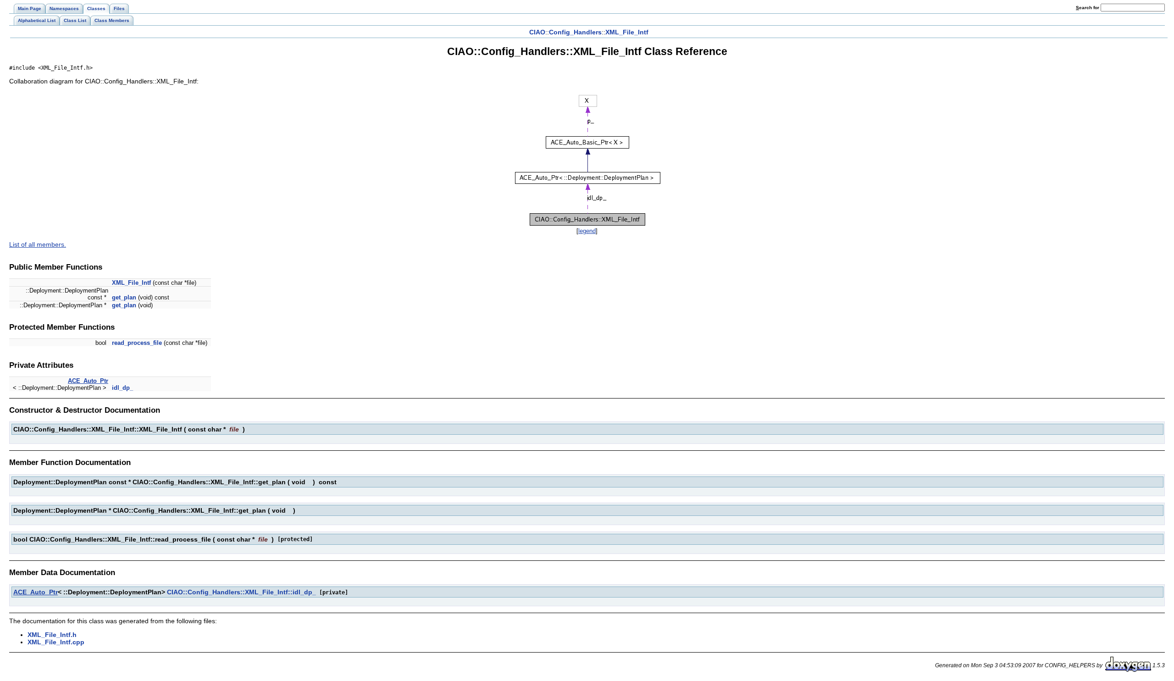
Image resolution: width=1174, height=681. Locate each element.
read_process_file (137, 342)
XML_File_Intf (626, 32)
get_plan (124, 297)
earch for (1088, 7)
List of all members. (37, 244)
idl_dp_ (122, 387)
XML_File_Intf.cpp (56, 642)
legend (587, 230)
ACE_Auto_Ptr (88, 380)
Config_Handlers (575, 32)
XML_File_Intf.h (52, 634)
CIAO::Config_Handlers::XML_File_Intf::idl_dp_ (241, 592)
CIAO (537, 32)
